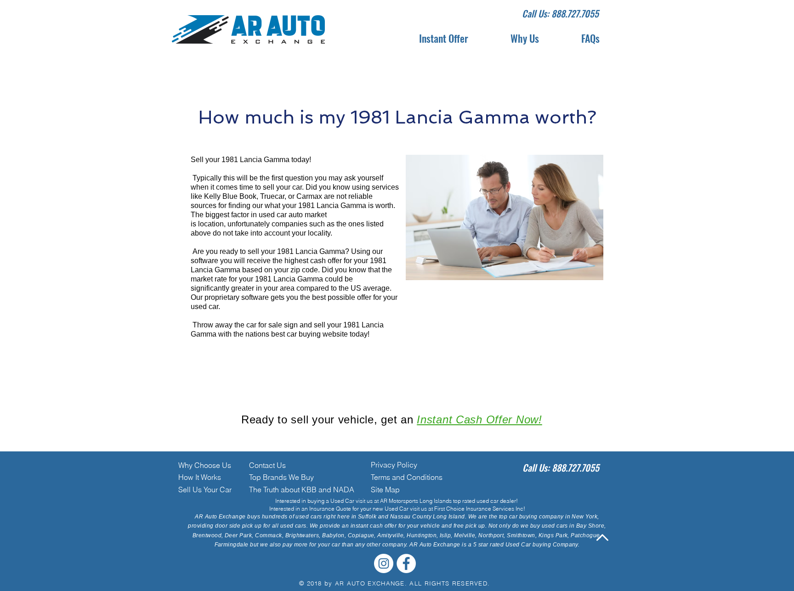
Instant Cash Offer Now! (479, 419)
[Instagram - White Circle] (383, 563)
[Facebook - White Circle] (406, 563)
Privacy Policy (394, 464)
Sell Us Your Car (205, 489)
